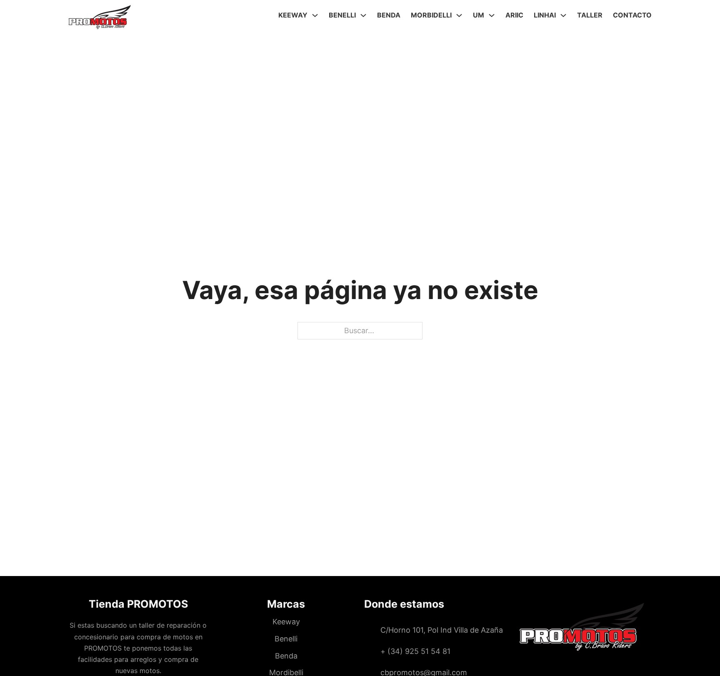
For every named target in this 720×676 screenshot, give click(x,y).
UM (478, 15)
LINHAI (545, 15)
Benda (388, 15)
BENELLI (342, 15)
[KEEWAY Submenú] (315, 15)
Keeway (286, 621)
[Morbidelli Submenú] (459, 15)
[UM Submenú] (491, 15)
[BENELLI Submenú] (363, 15)
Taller (589, 15)
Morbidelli (431, 15)
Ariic (514, 15)
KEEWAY (293, 15)
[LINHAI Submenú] (563, 15)
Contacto (632, 15)
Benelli (286, 638)
